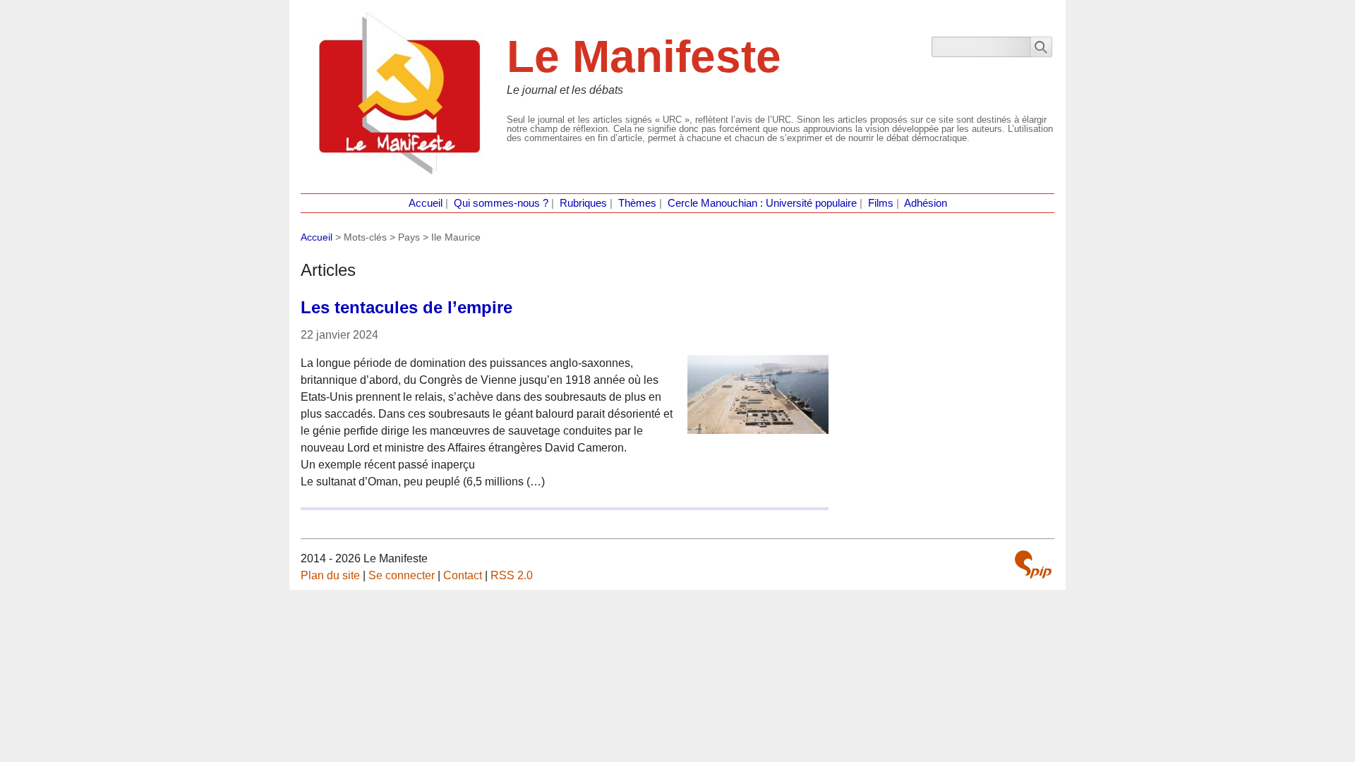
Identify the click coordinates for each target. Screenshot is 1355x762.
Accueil (425, 203)
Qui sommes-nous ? (501, 203)
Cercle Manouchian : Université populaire (762, 203)
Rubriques (583, 203)
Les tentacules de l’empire (406, 307)
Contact (462, 575)
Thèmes (637, 203)
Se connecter (401, 575)
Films (880, 203)
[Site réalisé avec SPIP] (1033, 564)
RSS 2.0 (511, 575)
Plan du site (330, 575)
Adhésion (925, 203)
